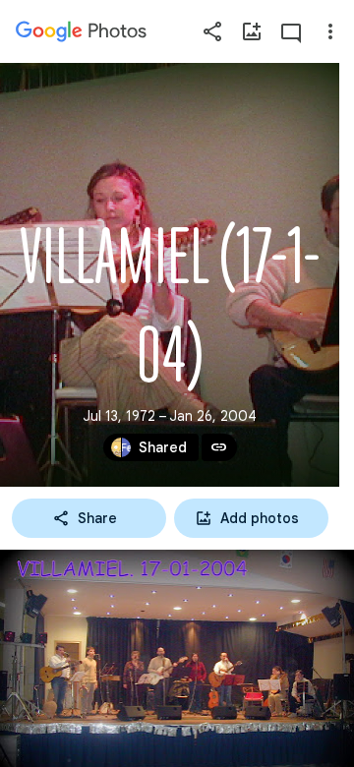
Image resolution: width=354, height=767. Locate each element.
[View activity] (291, 31)
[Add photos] (251, 31)
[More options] (330, 31)
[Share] (212, 31)
